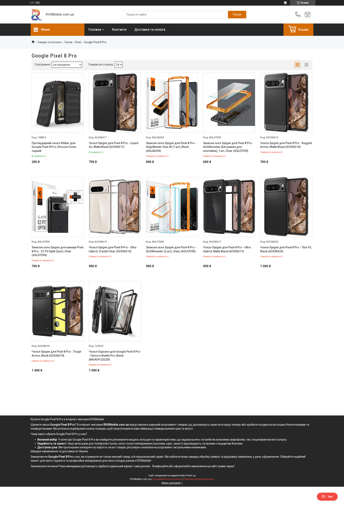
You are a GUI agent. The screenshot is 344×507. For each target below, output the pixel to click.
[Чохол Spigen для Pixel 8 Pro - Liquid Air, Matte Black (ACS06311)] (115, 103)
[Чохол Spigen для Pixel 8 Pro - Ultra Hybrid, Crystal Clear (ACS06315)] (115, 207)
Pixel (78, 42)
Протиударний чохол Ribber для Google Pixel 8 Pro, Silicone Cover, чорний (54, 146)
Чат (330, 496)
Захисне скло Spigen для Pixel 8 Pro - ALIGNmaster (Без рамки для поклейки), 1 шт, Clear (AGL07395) (228, 146)
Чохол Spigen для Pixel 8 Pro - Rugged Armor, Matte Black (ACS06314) (286, 145)
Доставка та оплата (149, 29)
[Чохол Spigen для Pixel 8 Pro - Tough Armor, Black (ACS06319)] (58, 311)
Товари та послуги (49, 42)
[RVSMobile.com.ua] (36, 14)
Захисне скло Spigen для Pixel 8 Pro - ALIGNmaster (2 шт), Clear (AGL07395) (171, 249)
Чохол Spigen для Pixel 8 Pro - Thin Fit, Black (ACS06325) (286, 249)
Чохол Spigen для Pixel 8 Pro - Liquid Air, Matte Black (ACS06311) (113, 145)
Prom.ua (191, 475)
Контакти (119, 29)
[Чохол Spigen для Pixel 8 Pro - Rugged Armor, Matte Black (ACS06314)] (286, 103)
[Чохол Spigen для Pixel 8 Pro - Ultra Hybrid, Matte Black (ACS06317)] (229, 207)
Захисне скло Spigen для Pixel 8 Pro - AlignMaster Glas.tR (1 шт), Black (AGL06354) (171, 146)
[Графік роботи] (307, 15)
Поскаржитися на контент (167, 479)
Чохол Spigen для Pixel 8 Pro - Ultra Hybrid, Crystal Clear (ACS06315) (112, 249)
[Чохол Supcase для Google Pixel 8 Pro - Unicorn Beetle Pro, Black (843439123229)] (115, 311)
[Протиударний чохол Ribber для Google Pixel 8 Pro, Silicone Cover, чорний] (58, 103)
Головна (94, 29)
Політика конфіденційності (199, 479)
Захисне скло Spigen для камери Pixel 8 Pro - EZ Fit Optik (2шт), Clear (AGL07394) (57, 251)
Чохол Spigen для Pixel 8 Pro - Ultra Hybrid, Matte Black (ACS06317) (227, 249)
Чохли (68, 42)
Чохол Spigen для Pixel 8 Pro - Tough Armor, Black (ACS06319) (56, 353)
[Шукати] (237, 14)
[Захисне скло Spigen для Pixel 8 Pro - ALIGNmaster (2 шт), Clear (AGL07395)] (172, 207)
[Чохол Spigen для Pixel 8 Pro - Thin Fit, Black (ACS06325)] (286, 207)
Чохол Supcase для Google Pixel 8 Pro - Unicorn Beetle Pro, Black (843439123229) (114, 355)
